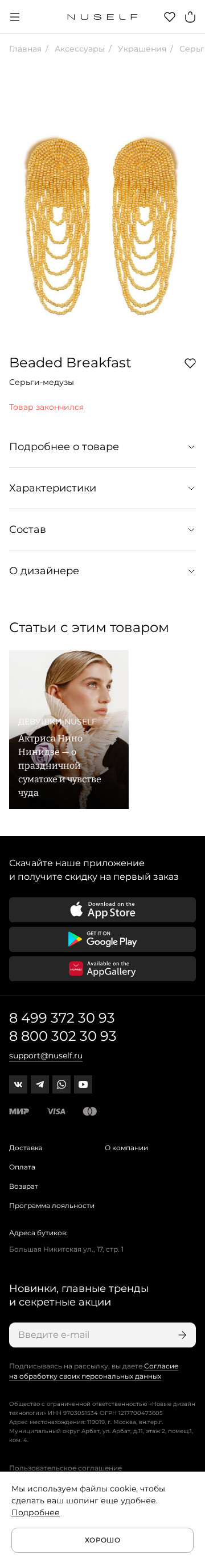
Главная (25, 49)
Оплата (22, 1167)
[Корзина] (190, 17)
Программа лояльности (52, 1205)
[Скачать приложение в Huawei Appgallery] (102, 968)
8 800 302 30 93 (63, 1036)
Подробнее (35, 1512)
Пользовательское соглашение (65, 1468)
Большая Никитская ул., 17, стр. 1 (66, 1249)
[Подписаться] (181, 1335)
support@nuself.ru (46, 1055)
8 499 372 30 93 (62, 1018)
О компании (126, 1147)
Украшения (141, 49)
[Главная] (103, 17)
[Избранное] (169, 17)
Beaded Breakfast (70, 362)
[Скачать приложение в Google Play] (102, 939)
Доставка (26, 1147)
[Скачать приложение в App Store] (102, 909)
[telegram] (40, 1084)
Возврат (23, 1186)
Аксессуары (78, 49)
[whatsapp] (61, 1084)
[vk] (18, 1084)
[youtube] (83, 1084)
